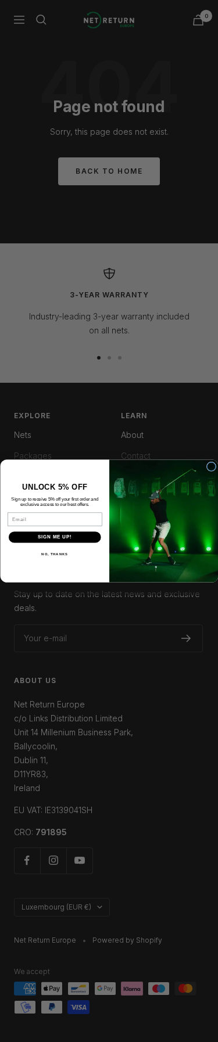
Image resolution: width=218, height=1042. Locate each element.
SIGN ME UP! (55, 537)
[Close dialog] (211, 466)
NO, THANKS (54, 554)
